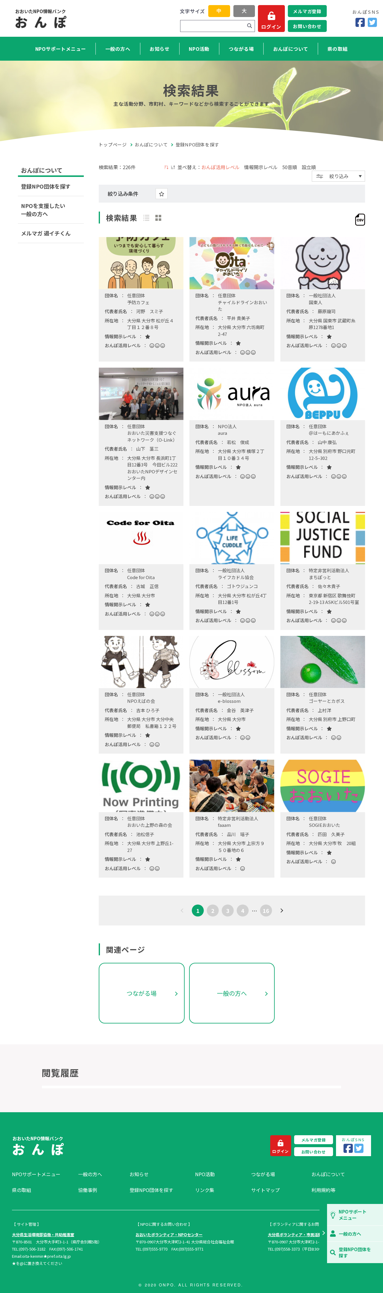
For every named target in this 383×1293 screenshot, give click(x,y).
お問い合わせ (307, 26)
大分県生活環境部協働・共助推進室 (43, 1234)
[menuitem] (42, 1174)
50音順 (289, 167)
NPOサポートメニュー (60, 48)
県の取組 (337, 48)
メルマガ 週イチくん (46, 233)
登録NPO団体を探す (46, 186)
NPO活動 (199, 48)
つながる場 (241, 48)
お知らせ (160, 48)
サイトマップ (265, 1189)
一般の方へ (117, 48)
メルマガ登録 (307, 11)
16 (266, 910)
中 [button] (219, 10)
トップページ (113, 144)
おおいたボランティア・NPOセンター (169, 1234)
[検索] (249, 26)
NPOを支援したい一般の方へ (43, 210)
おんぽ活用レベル (220, 167)
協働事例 (87, 1189)
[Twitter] (372, 22)
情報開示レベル (261, 167)
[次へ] (281, 910)
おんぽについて (290, 48)
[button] (323, 1233)
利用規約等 (323, 1189)
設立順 (309, 167)
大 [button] (244, 10)
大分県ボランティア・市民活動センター (303, 1234)
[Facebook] (360, 22)
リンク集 (204, 1189)
